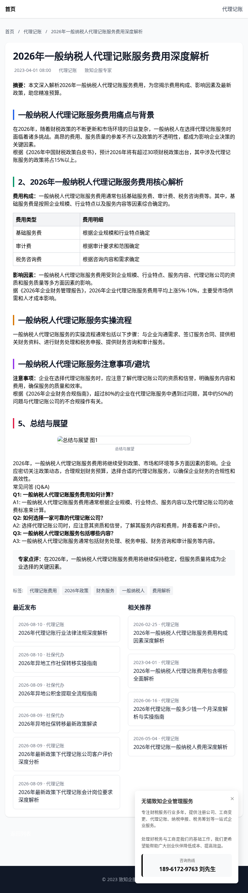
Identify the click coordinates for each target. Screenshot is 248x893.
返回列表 (20, 833)
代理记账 (232, 9)
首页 (10, 9)
